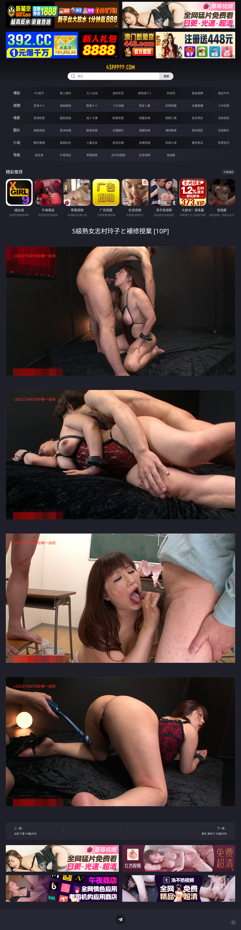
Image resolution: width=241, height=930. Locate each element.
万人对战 (92, 93)
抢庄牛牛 (223, 93)
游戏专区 (118, 93)
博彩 (16, 93)
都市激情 (39, 143)
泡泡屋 (171, 155)
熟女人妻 (144, 106)
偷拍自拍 (65, 118)
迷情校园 (144, 143)
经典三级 (171, 118)
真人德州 (65, 93)
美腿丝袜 (144, 130)
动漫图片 (118, 130)
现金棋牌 (197, 93)
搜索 (166, 76)
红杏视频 (144, 155)
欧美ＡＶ (92, 106)
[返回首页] (233, 922)
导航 (16, 155)
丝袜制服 (171, 106)
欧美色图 (92, 130)
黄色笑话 (197, 143)
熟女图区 (197, 130)
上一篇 (25, 831)
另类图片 (223, 130)
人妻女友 (92, 143)
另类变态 (223, 118)
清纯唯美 (171, 130)
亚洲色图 (65, 130)
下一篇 (214, 831)
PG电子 (39, 93)
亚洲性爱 (39, 118)
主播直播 (197, 106)
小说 (16, 142)
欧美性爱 (118, 118)
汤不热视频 (118, 155)
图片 (16, 130)
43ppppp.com (120, 67)
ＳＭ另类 (223, 106)
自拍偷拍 (65, 106)
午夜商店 (65, 155)
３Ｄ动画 (118, 106)
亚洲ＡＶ (39, 106)
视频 (16, 105)
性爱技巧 (223, 143)
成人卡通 (92, 118)
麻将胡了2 (144, 93)
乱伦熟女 (197, 118)
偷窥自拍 (39, 130)
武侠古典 (118, 143)
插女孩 (39, 155)
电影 (16, 117)
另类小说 (171, 143)
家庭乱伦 (65, 143)
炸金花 (171, 93)
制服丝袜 (144, 118)
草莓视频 (92, 155)
